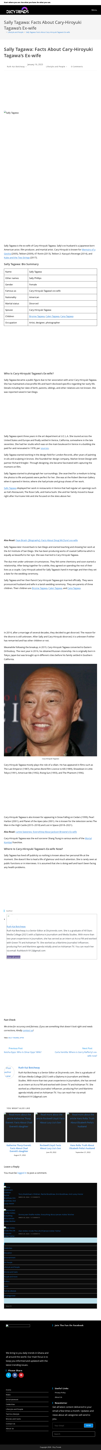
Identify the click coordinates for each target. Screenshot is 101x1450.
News (8, 1394)
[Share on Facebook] (14, 1375)
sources (45, 448)
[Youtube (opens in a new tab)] (92, 2)
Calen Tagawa (52, 316)
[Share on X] (8, 1375)
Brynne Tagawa (37, 316)
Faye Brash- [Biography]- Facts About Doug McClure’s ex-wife (47, 540)
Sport (6, 1286)
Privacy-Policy (60, 1392)
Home (8, 1390)
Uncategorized (9, 1295)
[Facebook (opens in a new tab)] (89, 2)
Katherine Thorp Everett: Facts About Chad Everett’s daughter (19, 1148)
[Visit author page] (9, 1071)
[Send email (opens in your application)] (95, 2)
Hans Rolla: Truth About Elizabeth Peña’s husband (82, 1147)
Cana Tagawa (66, 316)
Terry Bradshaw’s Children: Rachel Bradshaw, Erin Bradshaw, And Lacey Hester (51, 1194)
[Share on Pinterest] (21, 1375)
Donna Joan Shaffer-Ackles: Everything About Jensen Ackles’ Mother (46, 1214)
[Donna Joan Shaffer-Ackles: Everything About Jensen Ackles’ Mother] (10, 1215)
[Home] (4, 32)
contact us (28, 1030)
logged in (22, 1172)
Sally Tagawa (10, 488)
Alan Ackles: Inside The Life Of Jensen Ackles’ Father (40, 1231)
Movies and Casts (11, 1272)
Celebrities (8, 1248)
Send (88, 1425)
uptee (22, 1038)
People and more (10, 1276)
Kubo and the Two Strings (17, 257)
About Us (10, 1428)
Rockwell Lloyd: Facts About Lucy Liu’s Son (50, 1147)
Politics (6, 1281)
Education (8, 1253)
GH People (8, 1262)
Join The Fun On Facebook (69, 1325)
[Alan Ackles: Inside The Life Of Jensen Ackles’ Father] (10, 1232)
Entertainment (9, 1257)
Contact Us (10, 1424)
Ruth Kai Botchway (16, 66)
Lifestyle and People (55, 66)
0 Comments (77, 66)
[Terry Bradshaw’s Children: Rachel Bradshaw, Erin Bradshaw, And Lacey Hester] (10, 1195)
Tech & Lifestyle (10, 1291)
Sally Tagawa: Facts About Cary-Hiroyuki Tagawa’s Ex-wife (48, 32)
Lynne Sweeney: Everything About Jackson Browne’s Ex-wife (46, 831)
